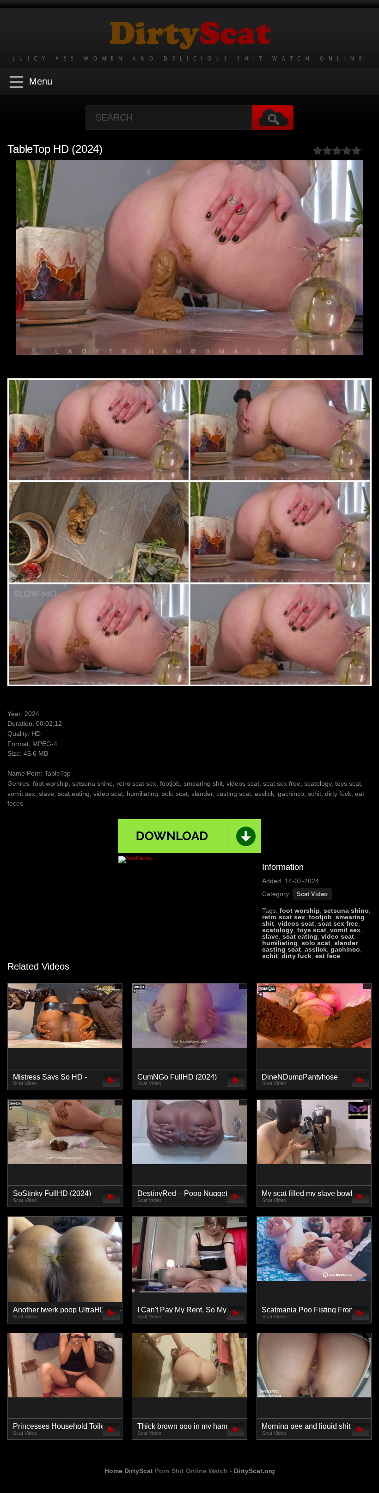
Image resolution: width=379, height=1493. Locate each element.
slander (346, 943)
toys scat (311, 930)
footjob (320, 917)
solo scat (315, 943)
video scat (337, 936)
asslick (316, 949)
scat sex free (338, 923)
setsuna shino (346, 910)
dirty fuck (296, 955)
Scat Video (312, 894)
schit (270, 955)
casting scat (281, 949)
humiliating (280, 943)
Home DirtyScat (128, 1471)
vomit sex (345, 930)
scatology (277, 930)
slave (270, 936)
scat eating (300, 936)
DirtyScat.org (254, 1471)
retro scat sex (283, 917)
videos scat (296, 923)
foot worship (300, 910)
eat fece (327, 955)
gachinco (345, 949)
